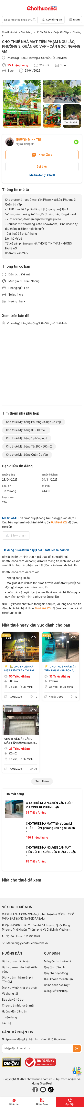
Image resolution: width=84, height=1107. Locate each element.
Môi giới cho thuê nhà (57, 961)
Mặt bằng (26, 32)
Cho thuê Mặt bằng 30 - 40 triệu (26, 430)
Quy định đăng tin (55, 967)
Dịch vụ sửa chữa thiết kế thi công (20, 969)
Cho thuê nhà (9, 32)
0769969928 (59, 522)
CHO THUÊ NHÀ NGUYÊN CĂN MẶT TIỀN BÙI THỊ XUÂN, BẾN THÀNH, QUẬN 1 (51, 852)
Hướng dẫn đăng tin (14, 1011)
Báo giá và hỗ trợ (12, 999)
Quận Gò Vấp (61, 32)
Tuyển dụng (9, 1017)
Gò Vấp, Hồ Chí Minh (21, 686)
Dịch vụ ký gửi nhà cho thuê (19, 987)
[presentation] (12, 833)
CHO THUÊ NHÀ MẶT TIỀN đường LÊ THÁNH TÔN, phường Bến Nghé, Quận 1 (50, 828)
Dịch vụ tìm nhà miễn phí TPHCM (17, 979)
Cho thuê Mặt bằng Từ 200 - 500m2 (29, 446)
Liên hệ (6, 1023)
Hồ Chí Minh (43, 32)
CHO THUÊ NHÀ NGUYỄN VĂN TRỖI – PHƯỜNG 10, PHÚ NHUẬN (50, 805)
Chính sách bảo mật (57, 985)
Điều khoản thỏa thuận (58, 979)
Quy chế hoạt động (56, 973)
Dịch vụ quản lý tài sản (16, 961)
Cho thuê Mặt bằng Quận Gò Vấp (27, 454)
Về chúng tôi (10, 993)
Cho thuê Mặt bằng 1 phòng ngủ (26, 438)
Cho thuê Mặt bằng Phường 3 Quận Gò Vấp (33, 422)
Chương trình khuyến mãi (18, 1005)
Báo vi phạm (19, 535)
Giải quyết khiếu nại (56, 991)
